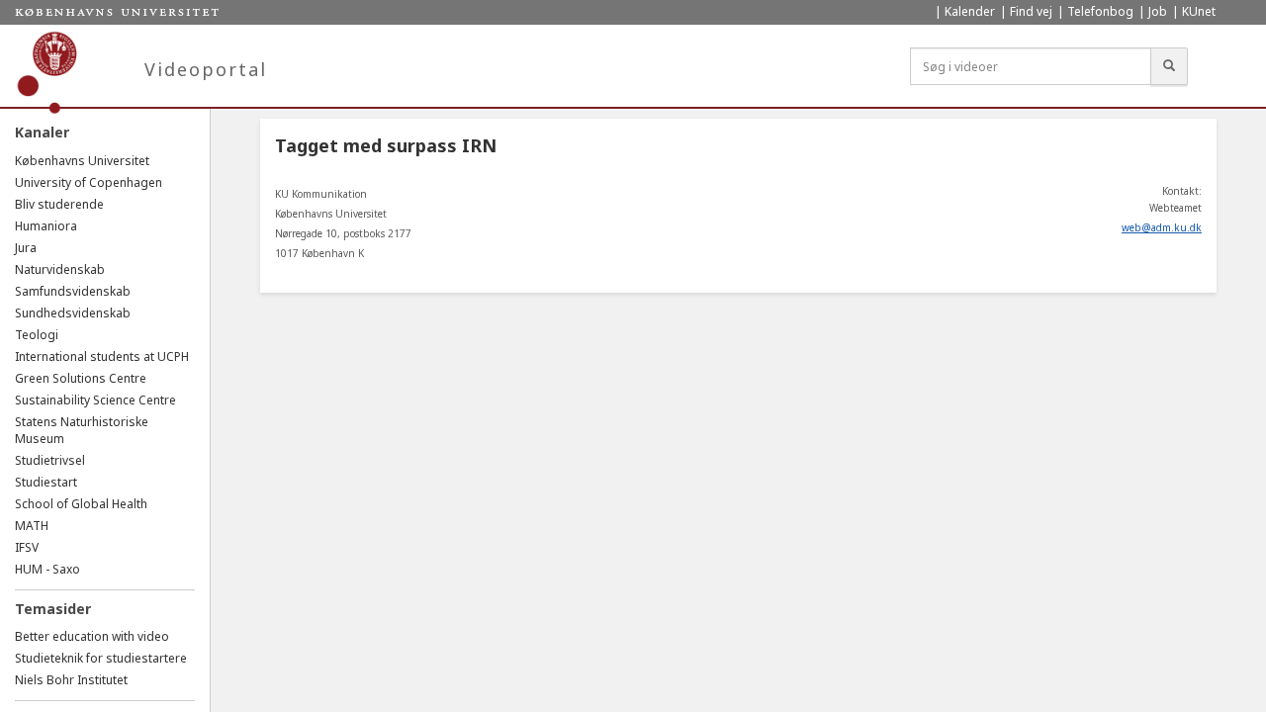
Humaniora (46, 226)
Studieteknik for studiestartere (101, 658)
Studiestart (46, 482)
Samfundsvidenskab (73, 291)
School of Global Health (81, 503)
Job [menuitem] (1157, 11)
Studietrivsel (50, 460)
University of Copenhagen (88, 182)
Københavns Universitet (82, 160)
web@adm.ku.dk (1162, 227)
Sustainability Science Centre (95, 400)
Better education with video (92, 636)
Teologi (36, 334)
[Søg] (1169, 66)
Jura (26, 247)
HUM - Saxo (47, 569)
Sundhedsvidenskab (73, 313)
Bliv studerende (59, 204)
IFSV (27, 547)
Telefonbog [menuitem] (1100, 11)
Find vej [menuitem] (1031, 11)
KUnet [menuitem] (1199, 11)
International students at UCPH (102, 356)
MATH (31, 525)
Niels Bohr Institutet (71, 679)
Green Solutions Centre (80, 378)
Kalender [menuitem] (970, 11)
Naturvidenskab (60, 269)
